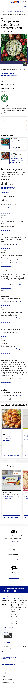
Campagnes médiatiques (14, 620)
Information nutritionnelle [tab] (12, 125)
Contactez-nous (5, 600)
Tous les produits (22, 600)
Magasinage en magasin (14, 606)
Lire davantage (17, 375)
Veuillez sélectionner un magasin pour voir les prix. (16, 145)
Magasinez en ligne (14, 603)
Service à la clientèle (5, 597)
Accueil (2, 10)
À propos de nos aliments (22, 603)
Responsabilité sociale (14, 617)
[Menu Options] (26, 226)
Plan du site (4, 676)
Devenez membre (7, 652)
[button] (2, 2)
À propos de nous (14, 597)
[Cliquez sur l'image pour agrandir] (14, 47)
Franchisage (14, 623)
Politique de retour (5, 606)
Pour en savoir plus (14, 541)
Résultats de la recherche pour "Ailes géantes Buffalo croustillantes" (12, 12)
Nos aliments (21, 597)
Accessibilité (9, 673)
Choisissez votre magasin (9, 73)
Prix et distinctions (14, 613)
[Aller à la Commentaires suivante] (20, 399)
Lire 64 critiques (12, 75)
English (2, 673)
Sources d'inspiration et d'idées (22, 607)
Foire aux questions (3, 603)
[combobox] (14, 200)
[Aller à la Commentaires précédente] (7, 399)
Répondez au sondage (8, 664)
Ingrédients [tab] (5, 121)
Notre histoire (14, 600)
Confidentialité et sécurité (7, 679)
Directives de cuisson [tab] (9, 129)
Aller (25, 6)
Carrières (13, 611)
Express (13, 609)
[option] (11, 434)
